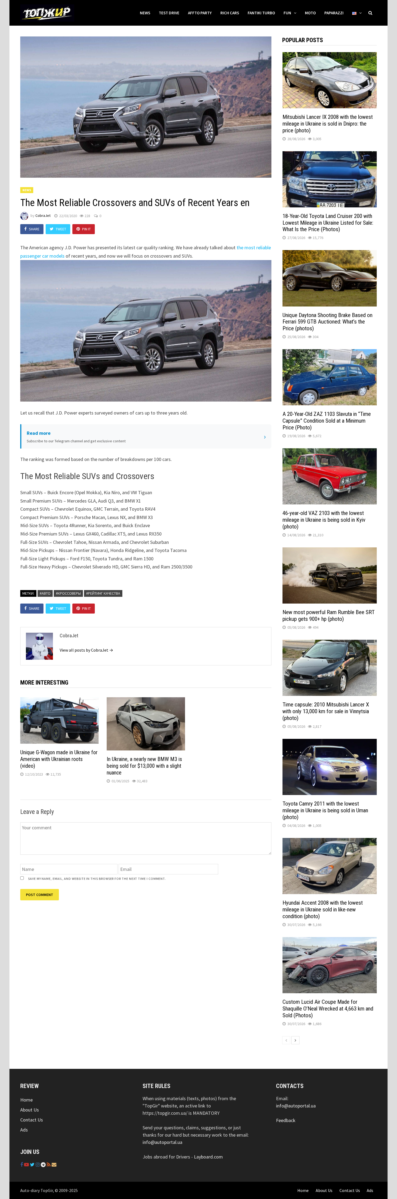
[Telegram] (44, 1164)
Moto (310, 12)
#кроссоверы (68, 593)
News (145, 12)
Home (26, 1100)
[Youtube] (27, 1164)
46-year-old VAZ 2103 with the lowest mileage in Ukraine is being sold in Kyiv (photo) (323, 520)
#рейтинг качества (103, 593)
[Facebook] (22, 1164)
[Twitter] (33, 1164)
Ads (24, 1130)
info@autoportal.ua (162, 1142)
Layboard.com (208, 1157)
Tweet (61, 229)
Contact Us (31, 1120)
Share (34, 229)
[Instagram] (38, 1164)
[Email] (54, 1164)
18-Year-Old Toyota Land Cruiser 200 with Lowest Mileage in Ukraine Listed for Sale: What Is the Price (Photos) (327, 223)
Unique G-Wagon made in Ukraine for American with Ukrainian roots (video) (58, 759)
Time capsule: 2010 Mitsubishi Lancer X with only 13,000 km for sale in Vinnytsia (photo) (325, 711)
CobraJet (43, 215)
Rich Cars (229, 12)
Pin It (86, 229)
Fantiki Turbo (261, 12)
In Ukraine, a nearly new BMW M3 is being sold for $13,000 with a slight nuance (144, 766)
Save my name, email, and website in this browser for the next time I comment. (97, 879)
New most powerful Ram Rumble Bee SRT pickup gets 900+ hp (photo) (328, 615)
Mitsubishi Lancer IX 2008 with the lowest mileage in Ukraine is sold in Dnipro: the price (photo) (327, 124)
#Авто (45, 593)
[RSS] (49, 1164)
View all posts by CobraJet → (86, 650)
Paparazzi (334, 12)
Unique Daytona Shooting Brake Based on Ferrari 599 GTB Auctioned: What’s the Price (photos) (327, 322)
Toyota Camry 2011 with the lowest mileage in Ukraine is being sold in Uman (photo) (325, 810)
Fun (287, 12)
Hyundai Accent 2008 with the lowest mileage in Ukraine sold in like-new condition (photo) (322, 910)
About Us (29, 1110)
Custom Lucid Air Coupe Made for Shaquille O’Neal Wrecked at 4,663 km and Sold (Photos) (327, 1009)
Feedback (285, 1120)
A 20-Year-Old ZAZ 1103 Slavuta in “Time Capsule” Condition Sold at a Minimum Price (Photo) (326, 421)
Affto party (200, 12)
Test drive (169, 12)
